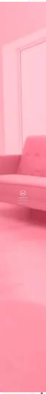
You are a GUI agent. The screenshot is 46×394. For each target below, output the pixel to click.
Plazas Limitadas (21, 203)
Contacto (26, 203)
